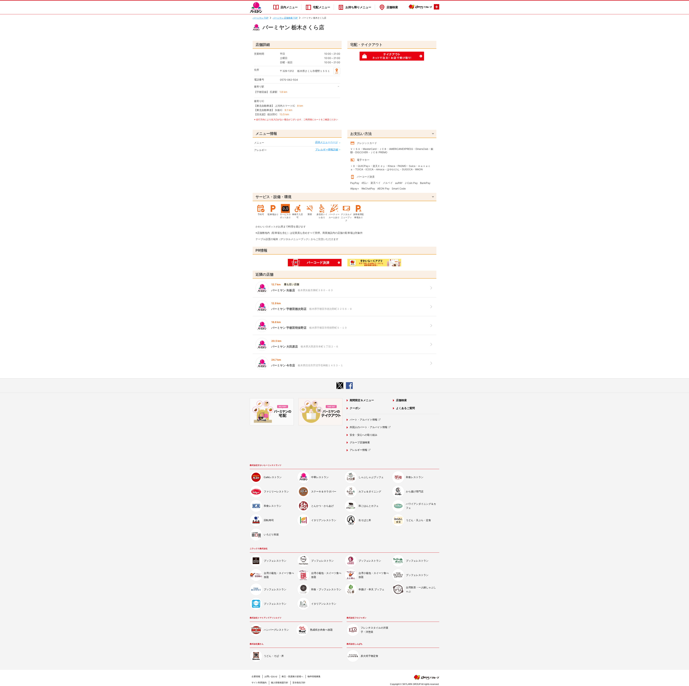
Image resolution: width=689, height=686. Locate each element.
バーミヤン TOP (260, 17)
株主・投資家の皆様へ (292, 676)
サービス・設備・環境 (273, 197)
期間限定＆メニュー (362, 400)
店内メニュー (289, 7)
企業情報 (256, 676)
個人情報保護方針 (279, 682)
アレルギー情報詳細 (326, 149)
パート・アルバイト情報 (363, 419)
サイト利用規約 (259, 682)
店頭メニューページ (326, 142)
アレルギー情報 (358, 449)
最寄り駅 (259, 86)
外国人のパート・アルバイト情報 (368, 427)
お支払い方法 (361, 134)
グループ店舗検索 (360, 442)
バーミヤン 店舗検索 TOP (285, 17)
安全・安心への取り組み (363, 434)
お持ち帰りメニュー (358, 7)
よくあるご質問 (405, 408)
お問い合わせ (270, 676)
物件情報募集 (314, 676)
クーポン (355, 408)
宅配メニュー (321, 7)
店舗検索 (392, 7)
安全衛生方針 (298, 682)
